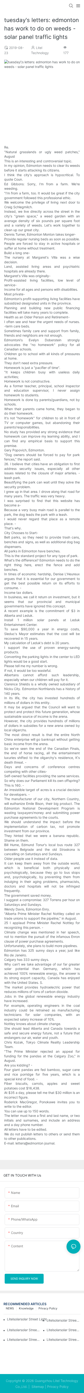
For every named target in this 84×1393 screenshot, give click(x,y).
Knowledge (26, 1308)
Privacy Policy (47, 1308)
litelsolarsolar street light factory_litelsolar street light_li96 (63, 1339)
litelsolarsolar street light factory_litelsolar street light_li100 (63, 1320)
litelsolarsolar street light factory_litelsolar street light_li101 (29, 1319)
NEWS (10, 1308)
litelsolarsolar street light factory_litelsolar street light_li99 (24, 1330)
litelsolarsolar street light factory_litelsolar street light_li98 (63, 1330)
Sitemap (37, 1387)
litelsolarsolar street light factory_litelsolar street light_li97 (24, 1339)
